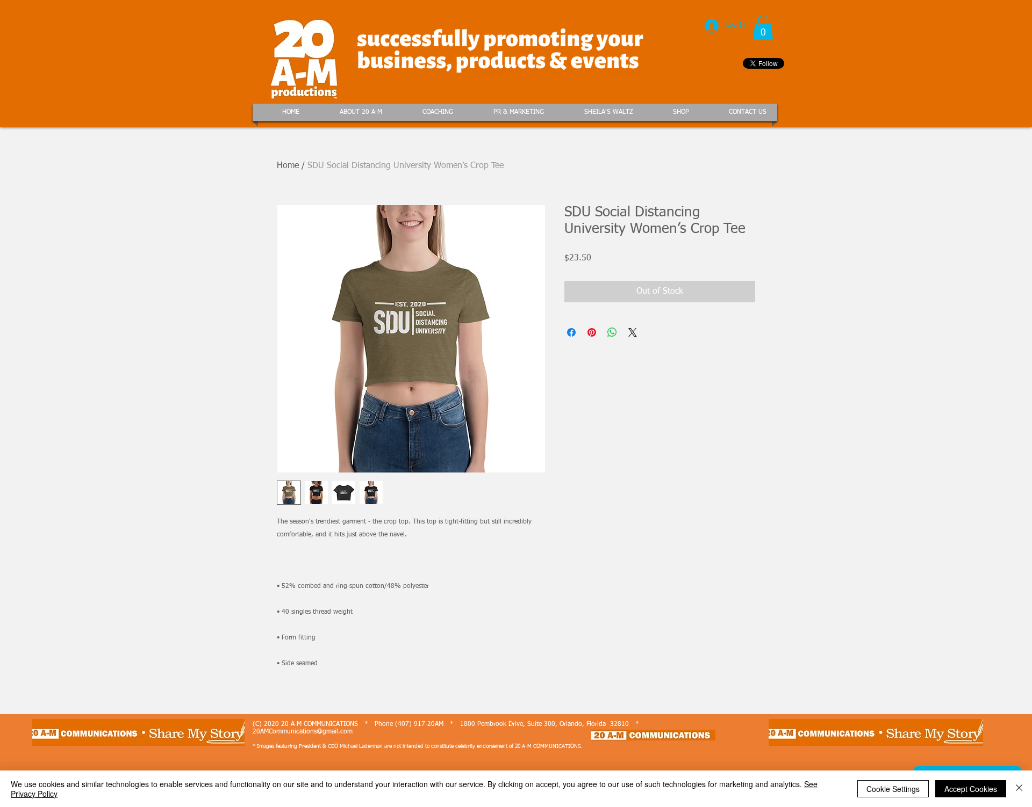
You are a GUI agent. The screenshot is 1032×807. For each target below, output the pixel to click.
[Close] (1019, 788)
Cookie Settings (893, 788)
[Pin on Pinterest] (591, 332)
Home (288, 166)
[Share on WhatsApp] (612, 332)
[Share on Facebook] (571, 332)
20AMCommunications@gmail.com (303, 732)
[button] (762, 27)
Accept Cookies (970, 788)
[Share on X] (632, 332)
